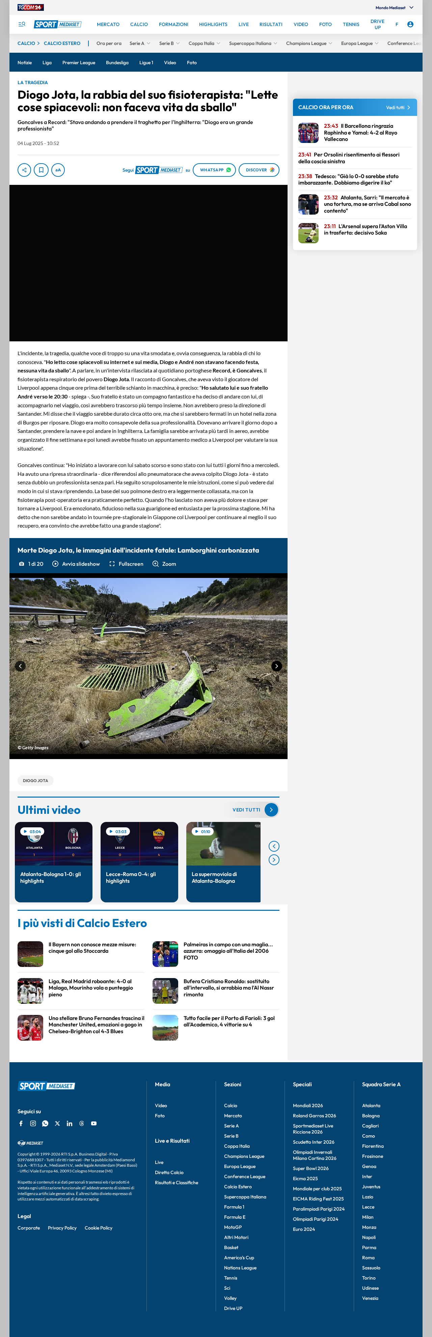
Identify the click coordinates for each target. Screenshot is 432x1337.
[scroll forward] (274, 859)
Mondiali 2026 (308, 1105)
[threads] (81, 1123)
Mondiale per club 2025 (317, 1189)
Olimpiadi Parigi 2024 (315, 1219)
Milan (368, 1217)
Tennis (230, 1278)
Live (159, 1162)
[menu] (21, 24)
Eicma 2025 (305, 1178)
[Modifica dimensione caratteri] (58, 170)
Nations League (240, 1268)
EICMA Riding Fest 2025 (318, 1199)
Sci (227, 1288)
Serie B (231, 1136)
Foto (160, 1116)
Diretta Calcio (169, 1172)
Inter (367, 1176)
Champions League (244, 1156)
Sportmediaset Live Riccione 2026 (313, 1129)
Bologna (371, 1116)
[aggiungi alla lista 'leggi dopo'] (41, 170)
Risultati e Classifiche (176, 1183)
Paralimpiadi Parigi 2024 (319, 1209)
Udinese (370, 1288)
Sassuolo (371, 1268)
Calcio (230, 1105)
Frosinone (372, 1156)
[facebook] (21, 1123)
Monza (369, 1227)
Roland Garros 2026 (314, 1116)
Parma (369, 1247)
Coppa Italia (237, 1146)
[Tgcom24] (31, 7)
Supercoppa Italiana (245, 1197)
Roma (368, 1258)
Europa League (239, 1166)
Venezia (370, 1298)
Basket (231, 1247)
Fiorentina (373, 1146)
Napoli (369, 1237)
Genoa (369, 1166)
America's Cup (239, 1258)
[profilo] (410, 24)
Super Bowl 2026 (311, 1168)
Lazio (367, 1197)
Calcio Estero (238, 1187)
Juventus (371, 1187)
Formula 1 (234, 1207)
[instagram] (33, 1123)
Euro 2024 (304, 1229)
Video (161, 1105)
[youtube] (93, 1123)
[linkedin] (69, 1123)
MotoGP (233, 1227)
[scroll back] (274, 846)
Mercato (233, 1116)
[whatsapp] (45, 1123)
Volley (230, 1298)
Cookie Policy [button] (98, 1228)
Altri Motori (236, 1237)
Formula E (234, 1217)
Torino (369, 1278)
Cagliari (370, 1126)
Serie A (231, 1126)
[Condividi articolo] (24, 170)
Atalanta (371, 1105)
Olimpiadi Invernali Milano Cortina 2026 (314, 1155)
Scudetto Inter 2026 (313, 1142)
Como (368, 1136)
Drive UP (233, 1308)
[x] (57, 1123)
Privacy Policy (62, 1228)
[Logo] (58, 24)
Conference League (244, 1176)
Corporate (29, 1228)
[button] (75, 564)
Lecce (368, 1207)
